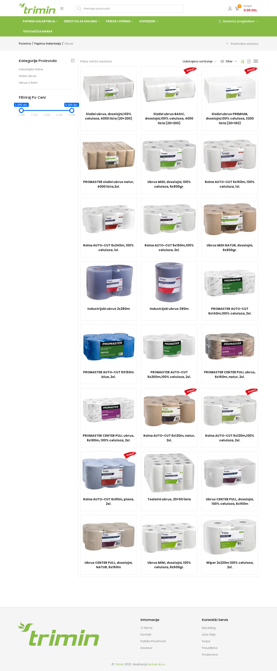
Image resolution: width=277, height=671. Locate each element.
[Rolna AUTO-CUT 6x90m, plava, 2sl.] (109, 473)
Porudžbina (209, 648)
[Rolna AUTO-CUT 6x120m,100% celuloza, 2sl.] (230, 409)
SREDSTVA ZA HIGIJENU (81, 21)
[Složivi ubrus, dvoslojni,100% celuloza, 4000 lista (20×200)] (109, 87)
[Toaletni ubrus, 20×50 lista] (169, 473)
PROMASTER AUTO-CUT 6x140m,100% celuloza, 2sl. (229, 311)
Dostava (146, 648)
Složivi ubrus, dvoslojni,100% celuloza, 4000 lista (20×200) (108, 116)
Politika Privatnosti (153, 641)
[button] (246, 8)
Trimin (119, 664)
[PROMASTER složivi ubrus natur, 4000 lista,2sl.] (109, 155)
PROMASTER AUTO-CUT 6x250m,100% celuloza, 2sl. (169, 374)
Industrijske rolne (31, 69)
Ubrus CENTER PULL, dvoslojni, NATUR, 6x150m (108, 565)
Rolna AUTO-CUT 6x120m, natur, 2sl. (169, 437)
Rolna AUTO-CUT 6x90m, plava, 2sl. (108, 501)
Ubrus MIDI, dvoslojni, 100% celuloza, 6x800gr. (169, 184)
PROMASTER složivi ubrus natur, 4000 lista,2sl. (108, 184)
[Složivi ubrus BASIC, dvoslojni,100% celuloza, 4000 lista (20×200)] (169, 87)
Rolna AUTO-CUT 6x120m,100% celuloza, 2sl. (229, 437)
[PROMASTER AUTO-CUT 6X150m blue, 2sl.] (109, 346)
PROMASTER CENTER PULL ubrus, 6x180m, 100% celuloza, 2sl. (108, 437)
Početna (25, 44)
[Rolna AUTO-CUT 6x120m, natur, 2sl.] (169, 409)
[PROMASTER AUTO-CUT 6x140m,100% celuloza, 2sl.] (230, 282)
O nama (146, 628)
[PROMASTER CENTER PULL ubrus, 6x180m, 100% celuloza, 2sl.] (109, 409)
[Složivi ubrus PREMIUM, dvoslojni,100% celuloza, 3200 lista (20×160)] (230, 87)
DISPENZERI (147, 21)
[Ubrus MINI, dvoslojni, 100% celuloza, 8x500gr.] (169, 536)
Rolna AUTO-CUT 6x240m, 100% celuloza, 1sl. (108, 247)
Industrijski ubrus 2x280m (108, 309)
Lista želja (209, 634)
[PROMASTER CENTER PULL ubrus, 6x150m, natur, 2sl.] (230, 346)
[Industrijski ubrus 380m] (169, 282)
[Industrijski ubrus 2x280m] (109, 282)
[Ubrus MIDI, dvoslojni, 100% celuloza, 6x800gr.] (169, 155)
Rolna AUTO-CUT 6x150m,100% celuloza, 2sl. (169, 247)
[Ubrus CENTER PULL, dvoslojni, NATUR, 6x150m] (109, 536)
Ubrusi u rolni (28, 83)
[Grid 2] (249, 61)
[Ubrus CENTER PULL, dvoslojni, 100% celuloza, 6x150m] (230, 473)
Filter (229, 61)
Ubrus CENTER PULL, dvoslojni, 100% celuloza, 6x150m (230, 501)
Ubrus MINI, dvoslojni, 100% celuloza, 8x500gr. (169, 565)
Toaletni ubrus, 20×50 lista (169, 499)
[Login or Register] (230, 8)
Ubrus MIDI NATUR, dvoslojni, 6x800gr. (230, 247)
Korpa (206, 641)
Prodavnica (210, 655)
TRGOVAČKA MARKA (37, 31)
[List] (255, 61)
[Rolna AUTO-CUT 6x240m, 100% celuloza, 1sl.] (109, 219)
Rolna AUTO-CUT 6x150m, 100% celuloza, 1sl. (230, 184)
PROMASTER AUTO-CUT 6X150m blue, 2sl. (108, 374)
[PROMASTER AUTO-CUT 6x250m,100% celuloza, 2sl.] (169, 346)
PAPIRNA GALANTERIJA (39, 21)
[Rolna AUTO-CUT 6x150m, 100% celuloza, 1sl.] (230, 155)
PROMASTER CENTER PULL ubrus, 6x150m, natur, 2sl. (230, 374)
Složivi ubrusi (27, 76)
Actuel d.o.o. (156, 664)
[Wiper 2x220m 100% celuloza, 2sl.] (230, 536)
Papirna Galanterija (47, 44)
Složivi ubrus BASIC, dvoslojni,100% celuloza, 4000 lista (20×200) (169, 118)
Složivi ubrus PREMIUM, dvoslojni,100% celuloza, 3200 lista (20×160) (230, 118)
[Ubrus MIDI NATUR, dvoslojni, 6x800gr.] (230, 219)
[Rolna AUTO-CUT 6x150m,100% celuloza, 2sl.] (169, 219)
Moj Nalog (209, 628)
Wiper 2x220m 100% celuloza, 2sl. (229, 565)
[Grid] (243, 61)
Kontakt (146, 634)
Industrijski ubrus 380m (169, 309)
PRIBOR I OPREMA (118, 21)
